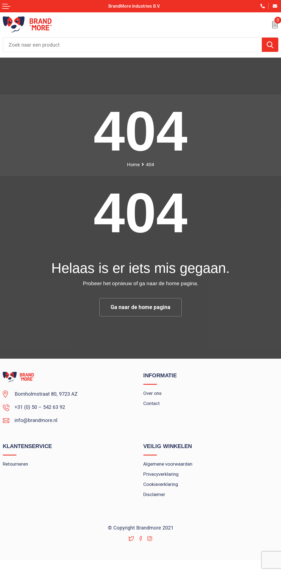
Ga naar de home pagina (140, 307)
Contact (151, 403)
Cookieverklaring (160, 484)
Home (133, 164)
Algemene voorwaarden (167, 464)
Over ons (152, 393)
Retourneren (15, 464)
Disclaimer (154, 494)
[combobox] (132, 45)
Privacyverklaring (161, 474)
